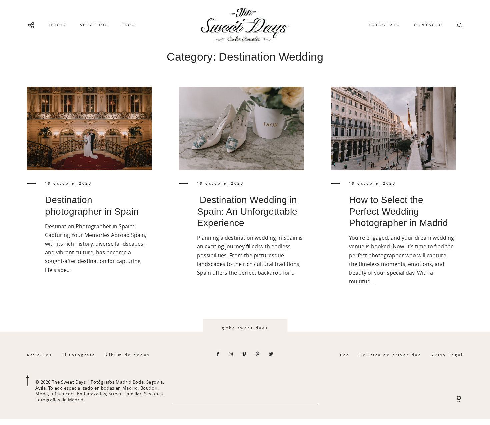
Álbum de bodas (127, 354)
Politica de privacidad (390, 354)
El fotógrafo (79, 354)
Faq (345, 354)
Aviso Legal (447, 354)
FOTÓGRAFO (385, 25)
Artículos (39, 354)
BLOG (128, 25)
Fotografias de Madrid (59, 400)
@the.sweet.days (245, 327)
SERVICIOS (94, 25)
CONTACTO (428, 25)
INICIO (58, 25)
